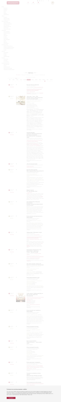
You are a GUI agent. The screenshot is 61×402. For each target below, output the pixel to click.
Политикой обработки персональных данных (21, 393)
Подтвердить (11, 397)
